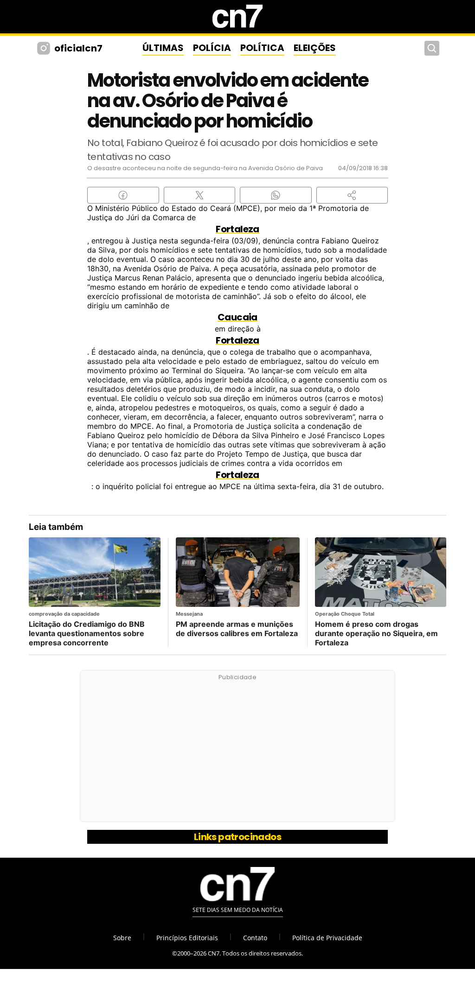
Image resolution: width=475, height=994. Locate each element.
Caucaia (237, 317)
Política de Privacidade (327, 937)
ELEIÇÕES (315, 47)
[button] (352, 195)
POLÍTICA (262, 47)
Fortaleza (237, 229)
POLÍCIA (212, 47)
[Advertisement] (237, 751)
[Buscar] (431, 48)
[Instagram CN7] (45, 48)
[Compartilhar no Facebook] (123, 195)
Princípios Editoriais (187, 937)
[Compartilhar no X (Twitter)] (200, 195)
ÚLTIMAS (163, 47)
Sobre (122, 937)
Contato (255, 937)
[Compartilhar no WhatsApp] (276, 195)
